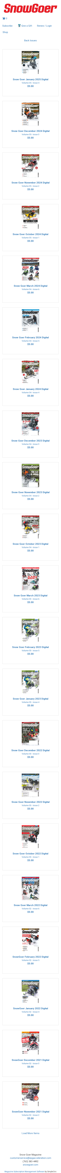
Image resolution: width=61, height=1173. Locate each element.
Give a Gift (26, 25)
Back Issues (30, 40)
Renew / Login (44, 25)
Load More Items (30, 1133)
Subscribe (7, 25)
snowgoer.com (30, 1164)
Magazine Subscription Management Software (24, 1171)
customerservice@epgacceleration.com (30, 1158)
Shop (5, 32)
